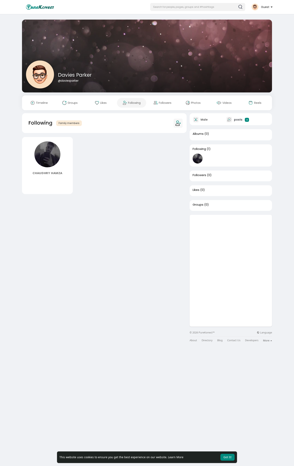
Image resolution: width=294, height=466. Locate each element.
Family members (69, 123)
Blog (220, 340)
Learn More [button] (175, 457)
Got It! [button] (227, 457)
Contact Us (233, 340)
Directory (207, 340)
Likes (196, 189)
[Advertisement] (231, 243)
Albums (198, 133)
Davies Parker (75, 74)
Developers (251, 340)
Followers (199, 175)
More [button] (266, 340)
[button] (197, 7)
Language (265, 332)
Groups (198, 204)
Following (199, 149)
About (193, 340)
